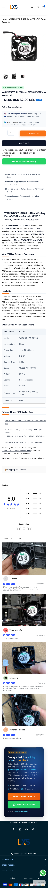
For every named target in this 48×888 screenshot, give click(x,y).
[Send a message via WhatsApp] (43, 873)
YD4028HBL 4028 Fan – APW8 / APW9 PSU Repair (23, 431)
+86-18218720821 (30, 853)
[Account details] (37, 7)
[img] (11, 504)
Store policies (9, 865)
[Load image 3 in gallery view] (22, 76)
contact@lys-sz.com (21, 811)
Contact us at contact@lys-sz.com (16, 450)
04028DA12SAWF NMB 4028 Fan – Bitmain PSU (25, 443)
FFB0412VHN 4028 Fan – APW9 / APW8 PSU (26, 436)
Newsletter (7, 871)
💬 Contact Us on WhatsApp (24, 161)
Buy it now (24, 143)
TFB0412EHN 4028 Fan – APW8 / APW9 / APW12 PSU (25, 421)
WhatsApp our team (26, 804)
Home (4, 19)
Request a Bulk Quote (24, 796)
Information (8, 859)
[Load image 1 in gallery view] (5, 76)
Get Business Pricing (13, 107)
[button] (3, 7)
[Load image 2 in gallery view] (14, 76)
